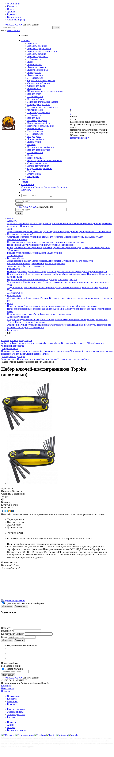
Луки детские (34, 72)
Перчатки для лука (67, 279)
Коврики (19, 322)
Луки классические (37, 67)
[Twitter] (6, 511)
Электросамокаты (98, 319)
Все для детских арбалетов (40, 147)
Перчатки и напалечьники (40, 126)
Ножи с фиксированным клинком (44, 160)
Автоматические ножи (35, 306)
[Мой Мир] (12, 511)
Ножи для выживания (53, 308)
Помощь (5, 691)
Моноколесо (61, 319)
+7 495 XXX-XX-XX (11, 24)
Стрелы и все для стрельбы (41, 80)
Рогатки (31, 144)
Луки (30, 62)
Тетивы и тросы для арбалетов (42, 107)
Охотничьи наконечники (34, 244)
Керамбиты (33, 314)
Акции (10, 218)
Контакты (12, 698)
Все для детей (34, 136)
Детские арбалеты (36, 139)
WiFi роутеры (28, 324)
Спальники (39, 322)
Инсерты (26, 252)
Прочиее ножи (64, 314)
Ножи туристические (75, 308)
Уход (9, 290)
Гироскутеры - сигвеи (43, 319)
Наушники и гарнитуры (84, 324)
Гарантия (11, 704)
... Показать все (35, 59)
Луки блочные (34, 64)
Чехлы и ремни (35, 110)
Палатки (29, 322)
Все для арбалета (35, 99)
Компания (6, 685)
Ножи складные (35, 158)
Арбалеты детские (36, 54)
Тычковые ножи (48, 314)
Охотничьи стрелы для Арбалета (46, 236)
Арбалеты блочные (37, 46)
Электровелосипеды (78, 319)
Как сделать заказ (16, 709)
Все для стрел (34, 94)
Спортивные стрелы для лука (69, 242)
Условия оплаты (15, 711)
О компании (27, 187)
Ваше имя (6, 565)
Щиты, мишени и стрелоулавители (45, 91)
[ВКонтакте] (3, 511)
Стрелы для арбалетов (38, 83)
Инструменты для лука (52, 287)
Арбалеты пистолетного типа (42, 51)
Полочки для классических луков (64, 271)
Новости (38, 187)
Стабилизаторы (33, 354)
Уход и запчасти (35, 131)
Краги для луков (17, 354)
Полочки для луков (37, 120)
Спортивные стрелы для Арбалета (81, 236)
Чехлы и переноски (55, 263)
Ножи (30, 155)
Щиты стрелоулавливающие (67, 247)
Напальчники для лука (45, 279)
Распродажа (33, 176)
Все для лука (33, 118)
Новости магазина (13, 669)
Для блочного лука (36, 271)
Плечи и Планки (72, 287)
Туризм (31, 171)
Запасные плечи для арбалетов (42, 102)
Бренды (11, 717)
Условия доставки (16, 714)
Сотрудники (50, 187)
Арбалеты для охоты (37, 56)
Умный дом (22, 327)
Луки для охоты (35, 75)
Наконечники (34, 88)
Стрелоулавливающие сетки (96, 247)
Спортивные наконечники (60, 244)
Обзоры (11, 727)
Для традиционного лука (94, 271)
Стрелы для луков (36, 86)
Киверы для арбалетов (38, 104)
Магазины (12, 701)
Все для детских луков (38, 150)
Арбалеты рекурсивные (39, 48)
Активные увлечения (38, 166)
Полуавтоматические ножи (61, 306)
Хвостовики (55, 252)
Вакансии (62, 187)
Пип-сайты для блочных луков (71, 274)
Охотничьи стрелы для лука (40, 242)
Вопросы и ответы (16, 730)
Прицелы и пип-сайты (38, 123)
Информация (7, 688)
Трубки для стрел (40, 252)
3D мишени (13, 250)
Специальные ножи (37, 163)
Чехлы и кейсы (35, 128)
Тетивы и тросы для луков (95, 287)
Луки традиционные (37, 70)
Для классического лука (43, 274)
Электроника (34, 174)
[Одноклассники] (9, 511)
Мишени (47, 247)
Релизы (45, 354)
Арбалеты (32, 43)
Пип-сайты (92, 274)
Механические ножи (86, 306)
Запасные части (32, 287)
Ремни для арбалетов (33, 263)
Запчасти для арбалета (38, 112)
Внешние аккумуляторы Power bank (53, 324)
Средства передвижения (39, 168)
